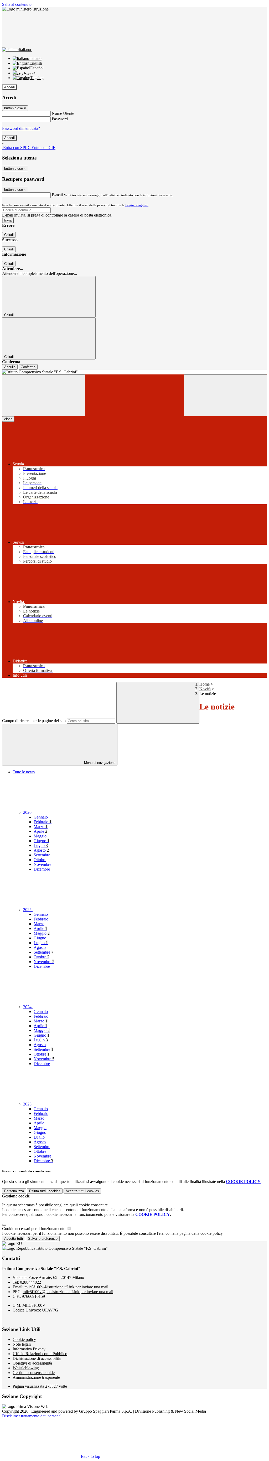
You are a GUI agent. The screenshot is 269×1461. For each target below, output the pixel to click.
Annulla (9, 367)
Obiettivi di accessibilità (32, 1363)
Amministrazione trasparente (36, 1377)
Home (204, 684)
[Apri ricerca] (225, 395)
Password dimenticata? (21, 128)
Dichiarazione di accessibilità (37, 1358)
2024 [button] (28, 1007)
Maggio (40, 836)
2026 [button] (28, 812)
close (8, 419)
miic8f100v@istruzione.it (66, 1287)
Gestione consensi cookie (34, 1372)
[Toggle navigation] (43, 395)
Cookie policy (24, 1339)
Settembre (42, 855)
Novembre (42, 864)
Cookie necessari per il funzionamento (34, 1228)
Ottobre (40, 859)
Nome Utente (63, 113)
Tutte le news (24, 772)
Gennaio (41, 817)
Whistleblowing (26, 1368)
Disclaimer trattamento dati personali (32, 1416)
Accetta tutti (82, 1191)
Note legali (22, 1344)
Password (60, 119)
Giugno (41, 840)
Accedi (9, 87)
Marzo (41, 826)
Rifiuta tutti (44, 1191)
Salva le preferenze (43, 1239)
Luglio (41, 845)
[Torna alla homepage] (134, 372)
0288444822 (30, 1282)
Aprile (40, 831)
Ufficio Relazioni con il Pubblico (40, 1353)
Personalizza (14, 1191)
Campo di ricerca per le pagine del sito (34, 720)
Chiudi (9, 235)
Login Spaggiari (136, 205)
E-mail (57, 195)
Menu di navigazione (99, 763)
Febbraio (42, 822)
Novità (205, 689)
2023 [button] (28, 1104)
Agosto (41, 850)
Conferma (28, 367)
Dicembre (42, 869)
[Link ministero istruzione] (25, 9)
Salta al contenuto (17, 4)
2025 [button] (28, 909)
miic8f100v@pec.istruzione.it (68, 1291)
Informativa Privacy (29, 1349)
